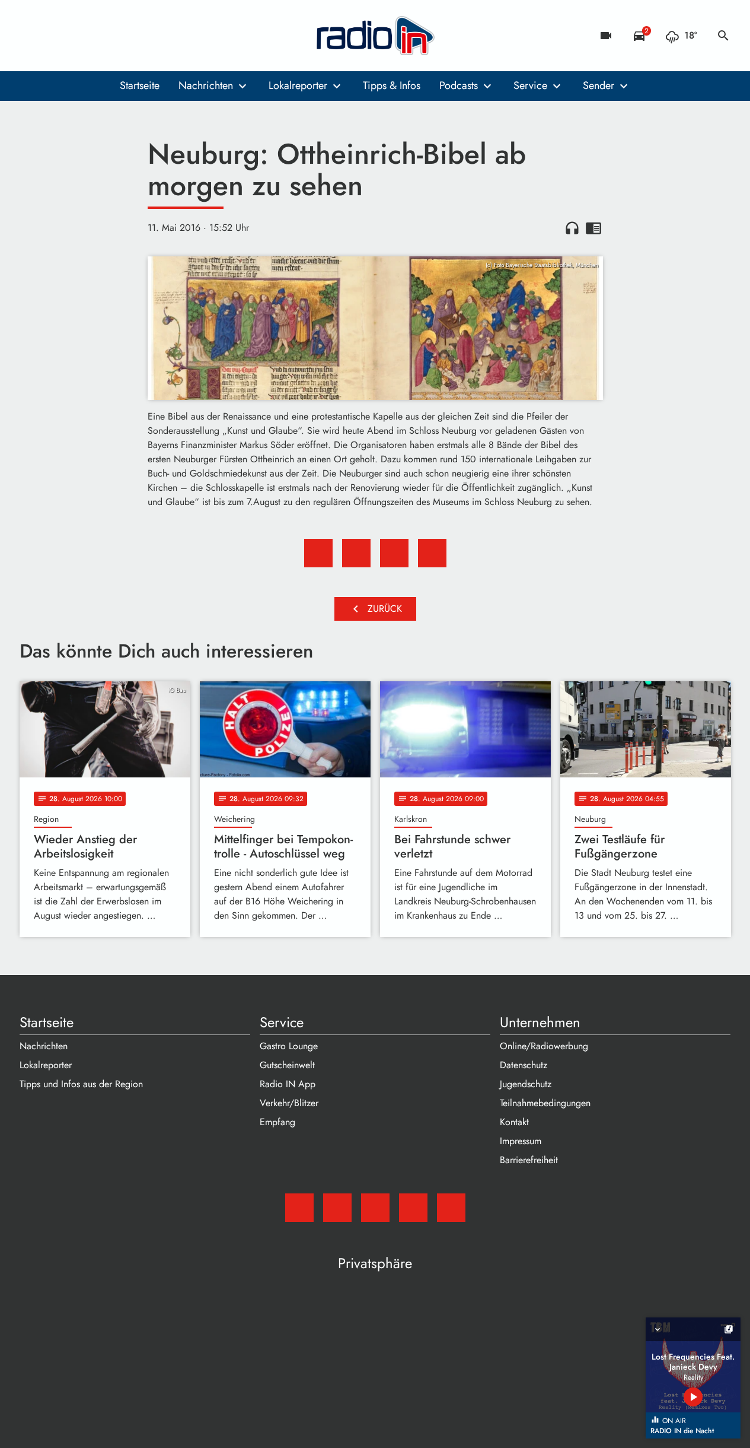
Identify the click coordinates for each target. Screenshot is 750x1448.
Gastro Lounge (289, 1046)
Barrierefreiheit (529, 1160)
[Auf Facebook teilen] (318, 553)
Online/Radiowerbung (544, 1046)
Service (530, 85)
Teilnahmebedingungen (545, 1103)
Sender (598, 85)
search (723, 35)
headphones (572, 228)
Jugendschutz (525, 1084)
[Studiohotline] (126, 35)
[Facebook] (55, 35)
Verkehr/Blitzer (289, 1103)
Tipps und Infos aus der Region (81, 1084)
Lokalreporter (298, 85)
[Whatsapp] (102, 35)
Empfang (277, 1122)
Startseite (139, 85)
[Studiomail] (31, 35)
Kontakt (514, 1122)
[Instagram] (79, 35)
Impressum (520, 1141)
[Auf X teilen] (356, 553)
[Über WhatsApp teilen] (394, 553)
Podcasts (458, 85)
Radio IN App (287, 1084)
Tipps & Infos (391, 85)
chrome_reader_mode (593, 228)
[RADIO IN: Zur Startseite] (375, 35)
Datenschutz (523, 1065)
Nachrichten (205, 85)
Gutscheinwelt (287, 1065)
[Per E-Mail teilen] (432, 553)
